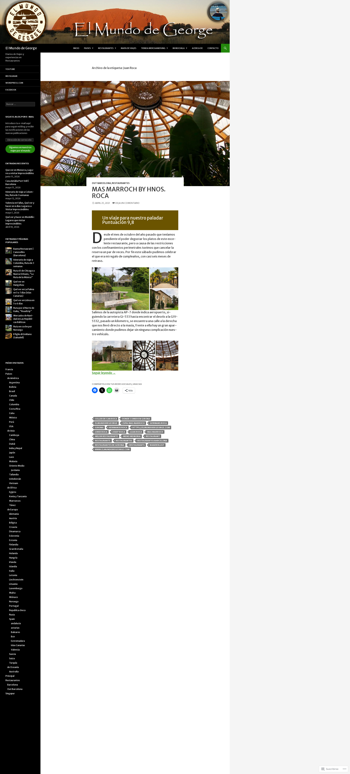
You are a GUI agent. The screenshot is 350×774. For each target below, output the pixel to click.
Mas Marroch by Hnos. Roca (129, 193)
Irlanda (12, 562)
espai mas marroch (133, 423)
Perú (11, 422)
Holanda (13, 553)
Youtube (10, 69)
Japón (12, 452)
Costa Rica (14, 408)
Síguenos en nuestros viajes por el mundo (20, 149)
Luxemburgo (15, 588)
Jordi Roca (101, 432)
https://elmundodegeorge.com (151, 427)
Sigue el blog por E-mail (19, 116)
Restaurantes (106, 48)
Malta (12, 592)
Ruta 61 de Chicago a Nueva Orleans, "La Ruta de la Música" (24, 274)
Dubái (12, 443)
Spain (12, 619)
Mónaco (13, 597)
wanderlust (157, 445)
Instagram (11, 76)
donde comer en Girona (136, 418)
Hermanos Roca (118, 427)
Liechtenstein (16, 579)
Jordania (15, 470)
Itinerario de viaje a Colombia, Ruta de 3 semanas (23, 263)
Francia (9, 369)
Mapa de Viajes (128, 48)
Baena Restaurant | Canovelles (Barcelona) (23, 252)
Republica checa (17, 610)
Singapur (10, 693)
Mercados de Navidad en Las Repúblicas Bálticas (23, 319)
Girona (99, 427)
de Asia (11, 430)
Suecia (12, 654)
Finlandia (13, 544)
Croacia (13, 527)
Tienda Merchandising (153, 48)
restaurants (137, 445)
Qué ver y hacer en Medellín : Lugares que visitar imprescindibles (20, 220)
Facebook (10, 89)
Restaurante (102, 440)
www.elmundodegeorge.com (112, 449)
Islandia (13, 566)
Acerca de (197, 48)
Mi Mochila (179, 48)
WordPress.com (14, 83)
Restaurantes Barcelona (152, 440)
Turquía (13, 662)
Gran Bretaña (16, 549)
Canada (13, 395)
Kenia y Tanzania (18, 496)
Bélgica (13, 522)
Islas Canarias (18, 645)
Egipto (12, 492)
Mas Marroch (155, 432)
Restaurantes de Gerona (109, 445)
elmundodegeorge (106, 423)
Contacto (213, 48)
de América (13, 378)
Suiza (12, 658)
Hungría (13, 557)
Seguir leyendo (104, 373)
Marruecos (15, 500)
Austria (13, 518)
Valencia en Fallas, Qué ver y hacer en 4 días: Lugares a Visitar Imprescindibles (19, 206)
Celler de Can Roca (106, 418)
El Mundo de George (21, 48)
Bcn (13, 636)
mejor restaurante (106, 436)
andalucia (16, 623)
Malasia (13, 461)
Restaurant (153, 436)
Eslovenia (14, 535)
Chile (11, 400)
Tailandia (14, 474)
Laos (11, 457)
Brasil (12, 391)
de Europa (12, 509)
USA (11, 426)
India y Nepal (15, 448)
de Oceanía (13, 667)
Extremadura (18, 641)
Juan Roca (136, 432)
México (13, 417)
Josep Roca (118, 432)
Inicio (76, 48)
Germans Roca (158, 423)
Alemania (14, 514)
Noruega (13, 601)
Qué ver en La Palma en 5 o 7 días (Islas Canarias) (23, 292)
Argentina (14, 382)
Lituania (13, 584)
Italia (11, 570)
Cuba (11, 413)
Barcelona (12, 684)
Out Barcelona (101, 183)
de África (12, 487)
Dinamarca (14, 531)
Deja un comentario (127, 203)
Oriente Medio (16, 465)
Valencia (15, 649)
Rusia (12, 614)
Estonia (13, 540)
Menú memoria (132, 436)
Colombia (14, 404)
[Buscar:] (20, 104)
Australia (14, 671)
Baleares (15, 632)
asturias (15, 627)
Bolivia (12, 387)
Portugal (14, 605)
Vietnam (13, 483)
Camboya (14, 435)
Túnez (12, 505)
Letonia (13, 575)
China (12, 439)
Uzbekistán (15, 479)
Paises (87, 48)
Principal (9, 676)
